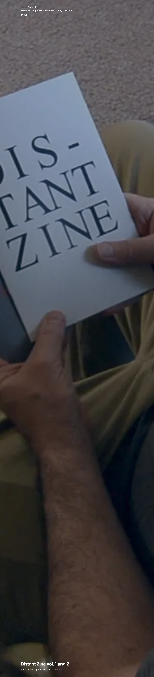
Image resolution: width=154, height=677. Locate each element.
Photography (35, 10)
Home (24, 10)
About (67, 10)
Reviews (49, 10)
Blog (59, 10)
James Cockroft (29, 7)
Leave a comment (56, 670)
